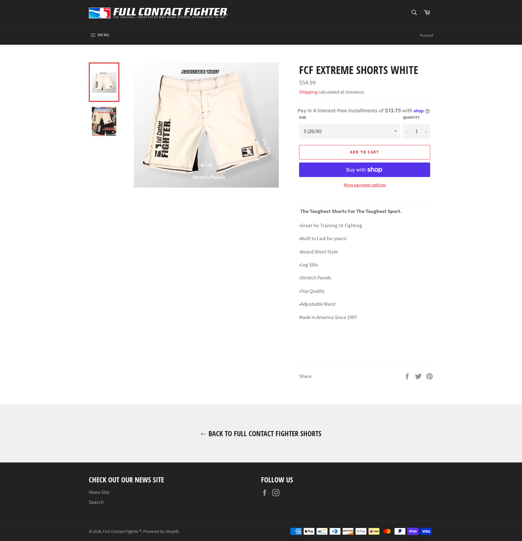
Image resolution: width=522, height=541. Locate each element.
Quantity (411, 117)
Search (96, 502)
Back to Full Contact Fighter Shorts (264, 433)
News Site (99, 492)
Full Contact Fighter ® (122, 531)
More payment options (365, 185)
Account (426, 35)
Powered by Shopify (161, 531)
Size (302, 117)
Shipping (308, 92)
